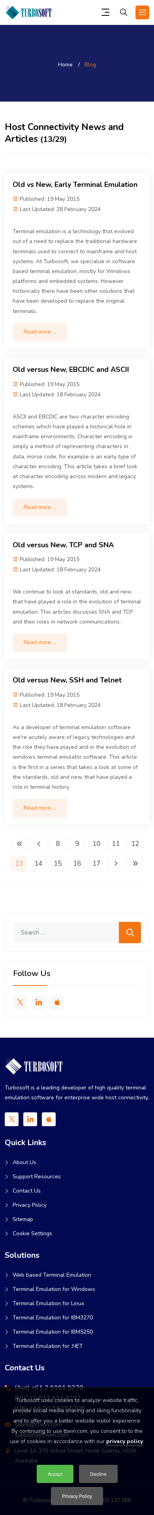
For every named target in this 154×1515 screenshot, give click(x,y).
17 (96, 863)
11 (116, 843)
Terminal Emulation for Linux (48, 1303)
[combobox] (77, 932)
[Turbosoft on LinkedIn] (38, 1003)
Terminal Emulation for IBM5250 (53, 1332)
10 (96, 843)
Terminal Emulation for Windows (54, 1289)
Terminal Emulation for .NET (48, 1346)
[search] (124, 13)
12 (135, 843)
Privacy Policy (30, 1205)
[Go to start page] (19, 844)
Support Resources (37, 1176)
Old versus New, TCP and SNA (63, 545)
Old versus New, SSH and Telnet (67, 680)
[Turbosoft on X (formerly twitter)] (20, 1003)
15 (58, 863)
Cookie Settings (32, 1233)
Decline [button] (98, 1473)
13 (19, 863)
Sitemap (23, 1219)
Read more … (40, 331)
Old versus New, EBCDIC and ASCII (71, 369)
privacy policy (124, 1441)
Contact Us (27, 1191)
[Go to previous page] (38, 844)
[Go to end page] (135, 864)
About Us (24, 1162)
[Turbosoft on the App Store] (57, 1003)
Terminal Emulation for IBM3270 (53, 1317)
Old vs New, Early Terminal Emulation (75, 184)
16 (77, 863)
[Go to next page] (116, 864)
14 (38, 863)
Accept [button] (55, 1473)
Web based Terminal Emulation (52, 1275)
